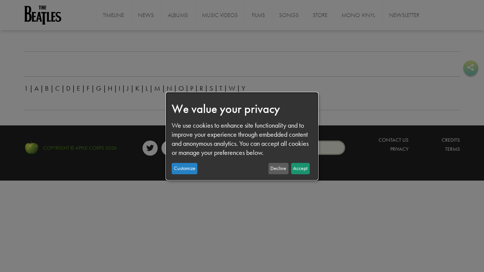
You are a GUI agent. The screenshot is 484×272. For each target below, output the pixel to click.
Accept (300, 168)
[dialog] (242, 136)
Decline (278, 168)
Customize (184, 168)
